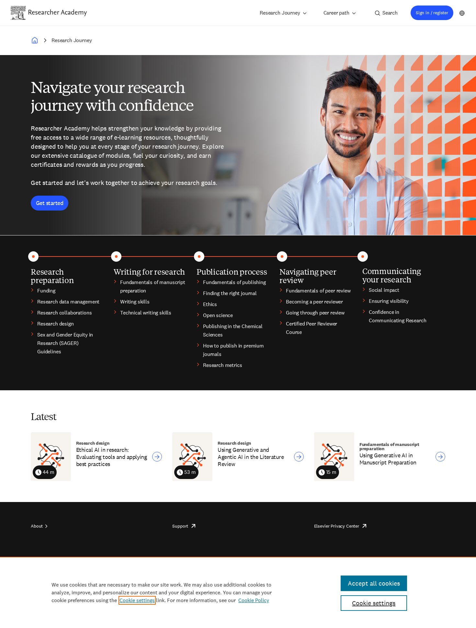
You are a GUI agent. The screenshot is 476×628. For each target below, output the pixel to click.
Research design (55, 323)
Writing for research (149, 271)
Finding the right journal (230, 293)
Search (390, 12)
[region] (238, 592)
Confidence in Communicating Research (397, 316)
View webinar (157, 456)
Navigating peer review (307, 275)
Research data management (68, 301)
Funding (46, 290)
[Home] (57, 12)
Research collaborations (64, 312)
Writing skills (135, 301)
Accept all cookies (374, 583)
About (37, 526)
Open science (218, 315)
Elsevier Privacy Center (336, 526)
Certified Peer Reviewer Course (311, 328)
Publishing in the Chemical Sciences (233, 330)
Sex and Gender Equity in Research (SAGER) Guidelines (65, 343)
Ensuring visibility (389, 301)
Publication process (232, 271)
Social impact (384, 290)
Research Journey (280, 12)
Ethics (210, 304)
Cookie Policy (253, 600)
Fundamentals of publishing (234, 282)
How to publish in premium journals (233, 350)
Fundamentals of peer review (318, 290)
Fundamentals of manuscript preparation (152, 286)
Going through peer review (315, 312)
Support (180, 526)
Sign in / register (432, 13)
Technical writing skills (145, 312)
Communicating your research (391, 275)
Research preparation (52, 275)
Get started (49, 203)
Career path (336, 12)
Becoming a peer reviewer (314, 301)
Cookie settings (137, 600)
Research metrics (222, 365)
